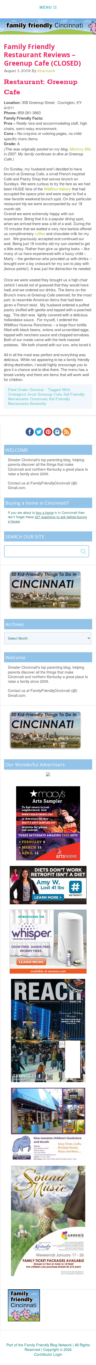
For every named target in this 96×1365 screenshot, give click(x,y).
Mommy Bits (80, 149)
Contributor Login (48, 1354)
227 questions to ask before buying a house (47, 519)
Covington (17, 394)
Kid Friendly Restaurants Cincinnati (46, 396)
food (32, 394)
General (37, 389)
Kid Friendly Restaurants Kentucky (39, 401)
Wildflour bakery (58, 188)
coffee (40, 233)
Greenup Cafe (49, 394)
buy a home (45, 512)
